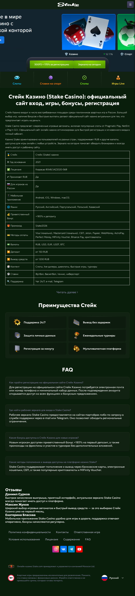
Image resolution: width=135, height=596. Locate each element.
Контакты (62, 532)
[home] (67, 5)
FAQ (88, 539)
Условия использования (24, 539)
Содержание (71, 539)
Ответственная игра (87, 532)
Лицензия (51, 539)
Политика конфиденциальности (30, 532)
